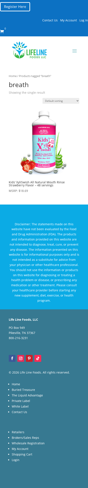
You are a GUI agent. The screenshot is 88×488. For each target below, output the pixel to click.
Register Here (15, 6)
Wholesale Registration (28, 443)
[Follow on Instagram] (20, 358)
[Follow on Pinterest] (29, 358)
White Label (20, 406)
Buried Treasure (23, 390)
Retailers (18, 432)
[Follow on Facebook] (12, 358)
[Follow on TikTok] (37, 358)
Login (15, 460)
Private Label (21, 401)
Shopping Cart (22, 454)
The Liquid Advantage (27, 395)
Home (13, 76)
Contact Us (50, 20)
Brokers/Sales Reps (25, 438)
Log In (83, 20)
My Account (68, 20)
